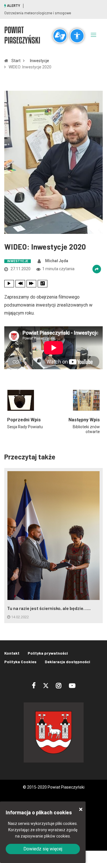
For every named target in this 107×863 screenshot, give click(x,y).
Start (16, 60)
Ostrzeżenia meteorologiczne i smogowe (37, 13)
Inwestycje (39, 60)
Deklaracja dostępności (67, 661)
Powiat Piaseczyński (22, 35)
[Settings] (42, 283)
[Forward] (31, 283)
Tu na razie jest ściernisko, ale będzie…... (49, 608)
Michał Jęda (56, 260)
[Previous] (20, 283)
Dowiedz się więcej (42, 849)
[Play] (9, 283)
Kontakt (11, 653)
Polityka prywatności (48, 653)
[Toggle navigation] (93, 34)
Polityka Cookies (20, 661)
